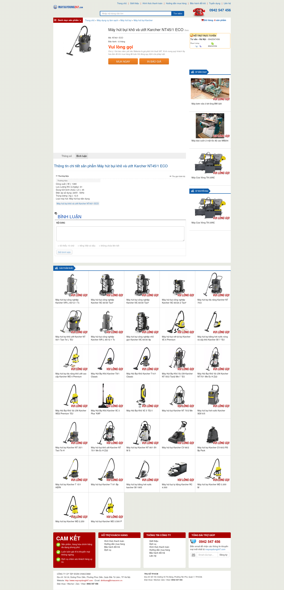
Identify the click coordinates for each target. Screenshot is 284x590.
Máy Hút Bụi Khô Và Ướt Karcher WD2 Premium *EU (70, 412)
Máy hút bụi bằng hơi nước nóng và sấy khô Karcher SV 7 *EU (212, 338)
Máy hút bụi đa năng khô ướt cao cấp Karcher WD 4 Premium (70, 375)
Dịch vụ (107, 549)
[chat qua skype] (212, 43)
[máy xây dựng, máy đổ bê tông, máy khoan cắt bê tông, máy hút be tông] (68, 6)
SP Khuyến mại (201, 191)
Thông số (67, 156)
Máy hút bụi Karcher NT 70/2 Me (177, 410)
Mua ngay (123, 61)
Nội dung (60, 222)
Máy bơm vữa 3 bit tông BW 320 (207, 103)
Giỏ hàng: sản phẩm (215, 20)
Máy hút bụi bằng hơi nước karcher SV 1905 (138, 486)
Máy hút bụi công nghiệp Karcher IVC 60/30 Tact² (102, 301)
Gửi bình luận (64, 252)
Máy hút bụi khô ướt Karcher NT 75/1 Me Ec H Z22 (106, 449)
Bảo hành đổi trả (198, 3)
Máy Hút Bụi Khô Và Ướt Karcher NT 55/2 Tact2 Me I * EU (177, 375)
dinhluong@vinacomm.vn (111, 580)
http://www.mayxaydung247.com (79, 580)
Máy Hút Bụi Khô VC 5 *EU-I (139, 410)
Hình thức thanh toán (152, 3)
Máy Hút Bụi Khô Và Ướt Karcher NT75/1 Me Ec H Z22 (212, 375)
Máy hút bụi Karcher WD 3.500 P (106, 521)
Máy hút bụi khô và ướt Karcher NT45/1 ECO (78, 203)
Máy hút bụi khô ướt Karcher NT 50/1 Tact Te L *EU (70, 338)
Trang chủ (122, 3)
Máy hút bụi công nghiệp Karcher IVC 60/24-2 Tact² (174, 301)
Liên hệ (227, 3)
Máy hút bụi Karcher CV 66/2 (175, 447)
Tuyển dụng (214, 3)
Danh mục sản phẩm (68, 20)
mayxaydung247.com (215, 549)
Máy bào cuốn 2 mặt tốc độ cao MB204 (210, 140)
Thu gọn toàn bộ (178, 176)
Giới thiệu (134, 3)
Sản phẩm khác (66, 268)
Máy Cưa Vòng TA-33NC (203, 177)
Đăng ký (223, 554)
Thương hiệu (63, 176)
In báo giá (154, 61)
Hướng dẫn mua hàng (176, 3)
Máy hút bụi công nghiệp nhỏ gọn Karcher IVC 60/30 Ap (140, 338)
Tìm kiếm (178, 13)
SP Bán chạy (201, 72)
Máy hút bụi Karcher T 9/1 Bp (104, 484)
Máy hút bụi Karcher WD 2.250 (69, 521)
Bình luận (81, 156)
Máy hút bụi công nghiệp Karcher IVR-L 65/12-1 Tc (67, 301)
